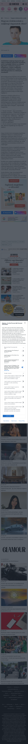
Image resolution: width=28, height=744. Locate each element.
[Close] (25, 323)
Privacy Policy (22, 420)
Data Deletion (6, 420)
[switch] (23, 351)
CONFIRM (8, 415)
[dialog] (14, 372)
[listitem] (14, 348)
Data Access (14, 420)
